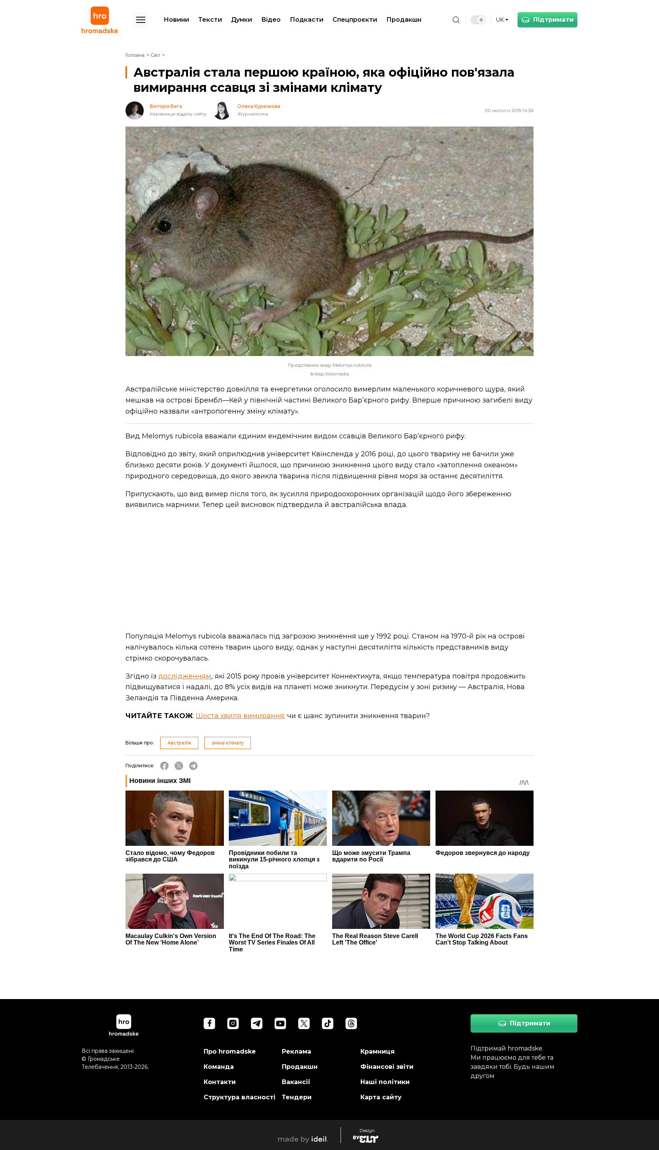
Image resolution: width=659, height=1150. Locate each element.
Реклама (296, 1051)
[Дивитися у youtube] (280, 1023)
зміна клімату (228, 743)
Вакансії (296, 1082)
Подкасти (306, 19)
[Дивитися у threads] (351, 1023)
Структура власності (239, 1097)
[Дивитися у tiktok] (327, 1023)
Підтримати (553, 19)
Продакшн (403, 19)
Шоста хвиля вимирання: (240, 716)
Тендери (297, 1097)
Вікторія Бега (166, 106)
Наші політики (385, 1082)
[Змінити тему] (478, 19)
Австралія (179, 743)
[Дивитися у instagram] (233, 1023)
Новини (176, 19)
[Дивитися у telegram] (256, 1023)
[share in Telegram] (193, 766)
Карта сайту (381, 1097)
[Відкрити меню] (140, 19)
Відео (271, 19)
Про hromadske (230, 1051)
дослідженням (184, 676)
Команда (219, 1066)
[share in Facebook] (164, 766)
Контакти (220, 1082)
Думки (241, 19)
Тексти (210, 19)
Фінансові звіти (386, 1066)
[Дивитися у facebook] (209, 1023)
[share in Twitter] (179, 766)
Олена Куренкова (258, 106)
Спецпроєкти (355, 19)
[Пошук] (456, 19)
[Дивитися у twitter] (304, 1023)
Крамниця (377, 1051)
